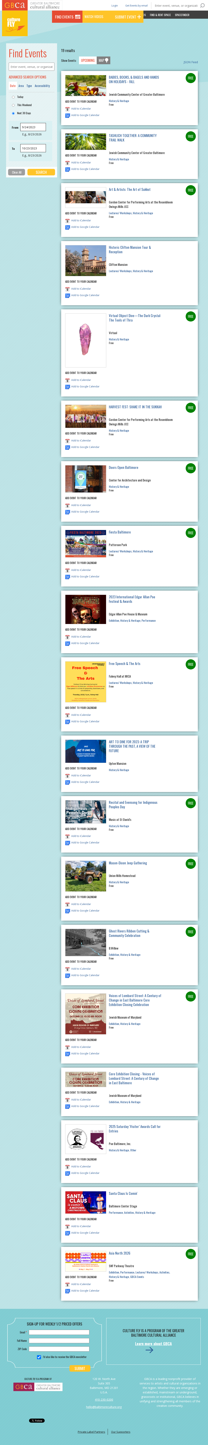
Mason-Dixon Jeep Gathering (128, 862)
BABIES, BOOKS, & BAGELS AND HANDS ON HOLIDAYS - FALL (134, 79)
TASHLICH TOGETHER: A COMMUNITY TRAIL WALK (133, 137)
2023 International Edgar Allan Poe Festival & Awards (132, 599)
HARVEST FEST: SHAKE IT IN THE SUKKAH (135, 406)
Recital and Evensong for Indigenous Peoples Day (133, 804)
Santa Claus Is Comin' (123, 1193)
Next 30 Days (24, 113)
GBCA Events (137, 1276)
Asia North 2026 (119, 1253)
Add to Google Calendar (85, 115)
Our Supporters (120, 1432)
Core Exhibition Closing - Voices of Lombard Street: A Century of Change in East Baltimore (134, 1078)
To (13, 148)
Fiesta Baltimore (120, 532)
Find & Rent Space (160, 15)
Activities (129, 1212)
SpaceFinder (182, 15)
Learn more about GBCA (153, 1343)
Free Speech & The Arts (124, 663)
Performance (149, 620)
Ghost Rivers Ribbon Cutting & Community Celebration (129, 933)
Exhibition (114, 620)
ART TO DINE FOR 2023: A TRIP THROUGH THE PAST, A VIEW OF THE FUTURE (132, 746)
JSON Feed (191, 62)
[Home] (15, 30)
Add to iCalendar (81, 108)
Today (20, 97)
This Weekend (24, 105)
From (15, 127)
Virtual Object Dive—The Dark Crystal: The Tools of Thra (135, 318)
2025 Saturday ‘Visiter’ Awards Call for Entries (135, 1128)
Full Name (22, 1341)
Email (23, 1332)
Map (101, 60)
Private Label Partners (91, 1432)
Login (114, 5)
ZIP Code (22, 1349)
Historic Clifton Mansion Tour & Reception (130, 249)
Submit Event (125, 17)
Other (133, 1150)
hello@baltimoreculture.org (104, 1407)
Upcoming (88, 60)
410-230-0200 (104, 1400)
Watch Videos (93, 16)
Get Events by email (136, 5)
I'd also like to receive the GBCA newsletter (65, 1357)
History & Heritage (119, 101)
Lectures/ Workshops (120, 213)
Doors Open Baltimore (123, 467)
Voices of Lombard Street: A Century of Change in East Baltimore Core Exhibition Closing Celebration (135, 1000)
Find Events (64, 17)
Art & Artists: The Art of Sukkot (130, 189)
